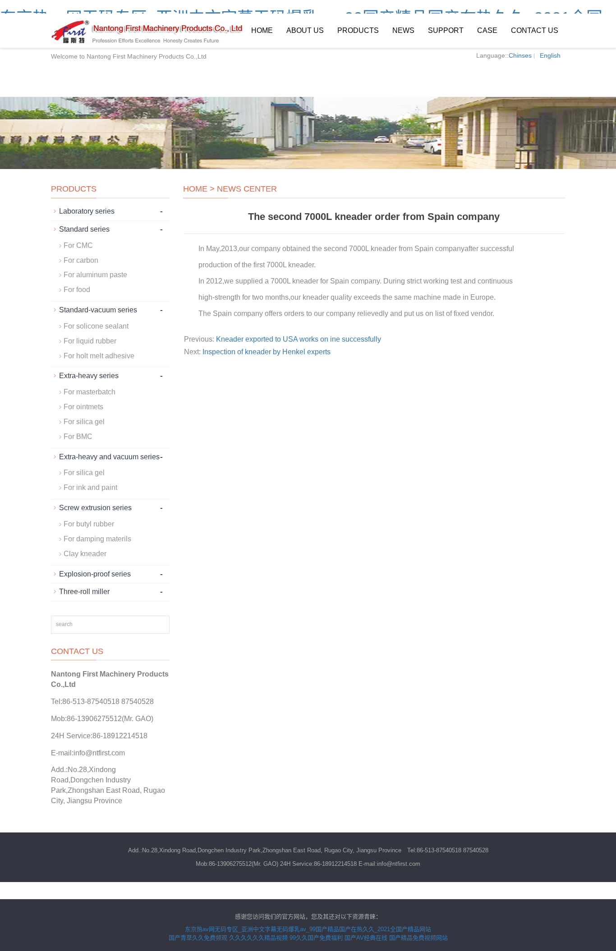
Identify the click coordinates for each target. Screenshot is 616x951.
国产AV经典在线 (366, 937)
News (403, 30)
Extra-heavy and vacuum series (109, 457)
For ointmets (83, 407)
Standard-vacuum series (98, 310)
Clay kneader (85, 554)
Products (358, 30)
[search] (159, 625)
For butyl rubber (89, 524)
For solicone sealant (96, 326)
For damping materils (97, 539)
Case (487, 30)
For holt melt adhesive (99, 356)
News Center (247, 188)
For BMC (78, 436)
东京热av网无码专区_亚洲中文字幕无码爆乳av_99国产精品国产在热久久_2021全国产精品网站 (308, 929)
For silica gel (84, 421)
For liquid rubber (90, 341)
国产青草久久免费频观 (198, 937)
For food (77, 289)
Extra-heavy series (89, 375)
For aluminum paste (95, 275)
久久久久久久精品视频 (258, 937)
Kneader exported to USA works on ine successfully (298, 339)
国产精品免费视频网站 (418, 937)
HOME (195, 188)
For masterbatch (89, 392)
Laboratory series (87, 211)
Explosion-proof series (95, 574)
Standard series (84, 229)
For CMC (78, 245)
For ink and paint (90, 487)
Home (262, 30)
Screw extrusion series (95, 508)
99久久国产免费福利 (316, 937)
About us (305, 30)
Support (446, 30)
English (550, 55)
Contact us (534, 30)
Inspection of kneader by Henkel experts (266, 352)
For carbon (81, 260)
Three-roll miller (84, 591)
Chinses (520, 55)
